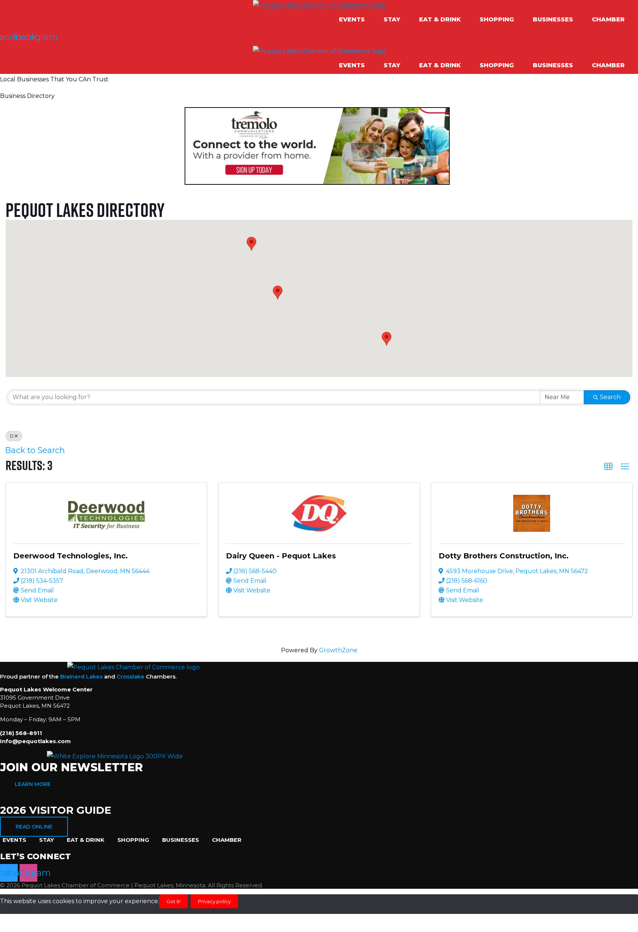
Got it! (174, 901)
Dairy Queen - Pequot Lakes (281, 555)
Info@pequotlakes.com (35, 741)
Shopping (497, 19)
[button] (355, 19)
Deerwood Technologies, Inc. (70, 555)
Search (610, 397)
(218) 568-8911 (21, 733)
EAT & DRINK (440, 19)
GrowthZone (338, 650)
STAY (392, 19)
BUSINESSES (553, 19)
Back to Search (35, 450)
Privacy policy (214, 901)
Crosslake (130, 676)
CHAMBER (608, 19)
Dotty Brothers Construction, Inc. (504, 555)
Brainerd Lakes (81, 676)
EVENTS (352, 19)
